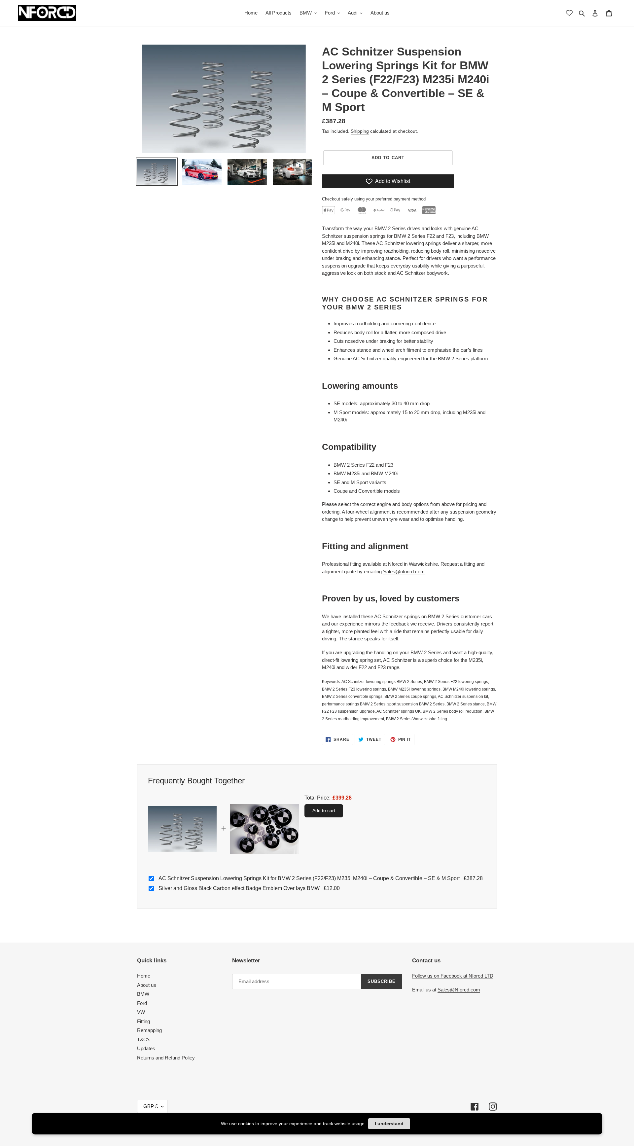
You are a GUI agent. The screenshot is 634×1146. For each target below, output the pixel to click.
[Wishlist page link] (569, 13)
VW (141, 1012)
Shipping (360, 131)
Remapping (149, 1030)
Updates (146, 1048)
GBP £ (150, 1106)
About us (146, 985)
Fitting (143, 1021)
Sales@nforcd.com (404, 571)
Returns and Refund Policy (166, 1057)
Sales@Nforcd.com (459, 989)
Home (143, 976)
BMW (143, 994)
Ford (142, 1003)
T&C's (144, 1039)
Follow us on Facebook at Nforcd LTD (452, 976)
